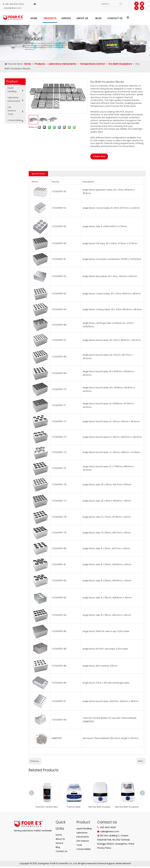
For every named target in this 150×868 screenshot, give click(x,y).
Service (59, 843)
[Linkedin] (142, 4)
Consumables (83, 849)
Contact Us (61, 851)
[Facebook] (136, 4)
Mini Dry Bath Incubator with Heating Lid (100, 806)
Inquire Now (99, 156)
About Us (60, 838)
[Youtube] (142, 8)
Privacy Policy (104, 847)
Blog (58, 847)
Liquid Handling (84, 828)
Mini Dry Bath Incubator (127, 806)
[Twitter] (136, 8)
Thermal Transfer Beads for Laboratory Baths (47, 806)
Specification (38, 173)
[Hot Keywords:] (120, 3)
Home (59, 834)
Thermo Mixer (74, 806)
